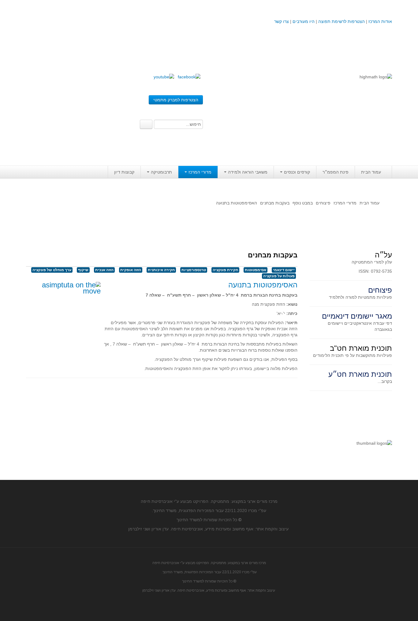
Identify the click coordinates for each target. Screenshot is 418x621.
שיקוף (83, 270)
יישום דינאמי (284, 270)
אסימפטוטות (255, 270)
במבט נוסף (303, 202)
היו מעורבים (304, 21)
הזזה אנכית (104, 270)
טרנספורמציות (193, 270)
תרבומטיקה (161, 172)
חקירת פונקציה (225, 270)
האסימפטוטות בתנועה (262, 285)
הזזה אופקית (130, 270)
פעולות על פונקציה (279, 276)
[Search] (146, 124)
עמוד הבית (371, 172)
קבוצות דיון (124, 172)
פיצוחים (323, 202)
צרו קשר (281, 21)
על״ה (383, 255)
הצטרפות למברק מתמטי (175, 99)
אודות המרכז (380, 21)
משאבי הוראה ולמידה (247, 172)
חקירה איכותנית (161, 270)
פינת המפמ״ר (336, 172)
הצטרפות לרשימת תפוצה (341, 21)
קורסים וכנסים (297, 172)
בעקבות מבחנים (274, 202)
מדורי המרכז (199, 172)
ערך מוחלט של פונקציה (51, 270)
